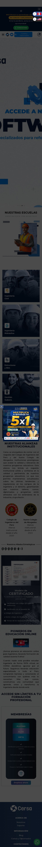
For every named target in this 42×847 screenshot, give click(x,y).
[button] (2, 406)
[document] (21, 423)
